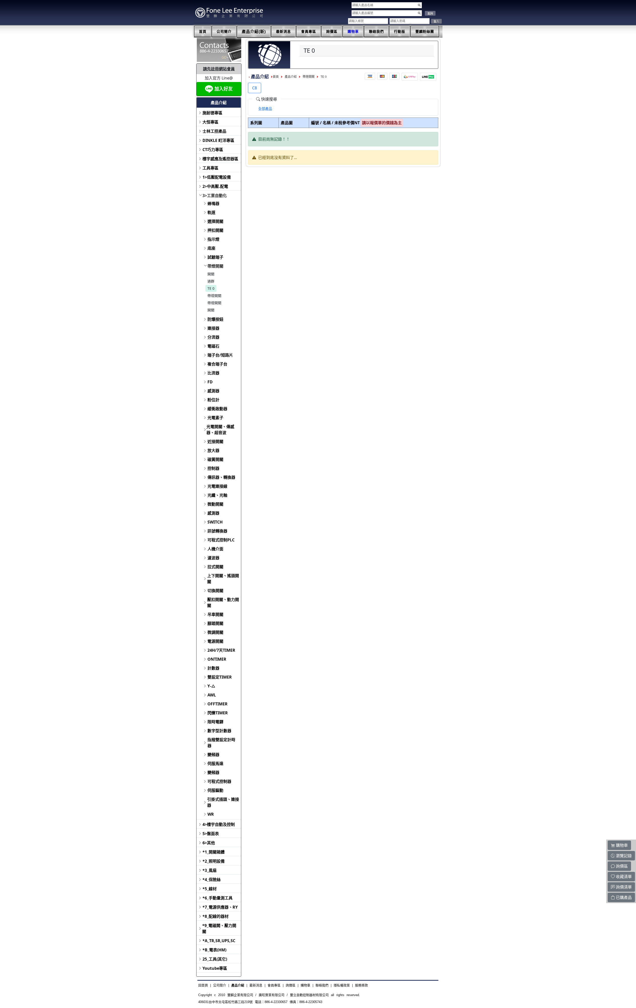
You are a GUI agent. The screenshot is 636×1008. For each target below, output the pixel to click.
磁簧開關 (215, 459)
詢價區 (331, 32)
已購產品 (623, 897)
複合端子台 (217, 364)
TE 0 (210, 288)
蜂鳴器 (213, 203)
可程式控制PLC (221, 540)
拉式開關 (215, 566)
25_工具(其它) (214, 959)
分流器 (213, 337)
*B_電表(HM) (214, 950)
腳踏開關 (215, 623)
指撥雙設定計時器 (221, 742)
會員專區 (308, 32)
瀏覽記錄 (623, 855)
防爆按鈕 (215, 319)
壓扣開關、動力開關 (223, 602)
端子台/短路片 (220, 355)
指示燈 (213, 239)
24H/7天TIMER (221, 650)
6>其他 (208, 843)
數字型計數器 (219, 730)
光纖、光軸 (217, 495)
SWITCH (215, 522)
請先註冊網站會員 (219, 69)
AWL (211, 695)
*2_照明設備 (213, 861)
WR (210, 814)
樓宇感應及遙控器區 (220, 158)
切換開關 (215, 590)
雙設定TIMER (219, 677)
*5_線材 (209, 888)
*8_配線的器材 (215, 916)
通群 (210, 281)
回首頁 (203, 985)
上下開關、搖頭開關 (223, 578)
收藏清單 (623, 876)
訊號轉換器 (217, 531)
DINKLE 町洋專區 (218, 140)
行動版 (399, 32)
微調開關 (215, 632)
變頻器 (213, 754)
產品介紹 (291, 77)
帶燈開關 (215, 266)
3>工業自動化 (214, 195)
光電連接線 (217, 486)
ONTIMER (216, 659)
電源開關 (215, 641)
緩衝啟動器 (217, 408)
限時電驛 (215, 722)
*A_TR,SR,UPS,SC (218, 940)
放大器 (213, 450)
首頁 (202, 32)
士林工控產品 (214, 131)
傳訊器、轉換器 (221, 477)
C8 (254, 88)
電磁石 (213, 346)
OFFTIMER (217, 704)
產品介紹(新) (254, 32)
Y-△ (211, 686)
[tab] (265, 109)
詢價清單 (623, 887)
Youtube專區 (214, 968)
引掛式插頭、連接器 (223, 802)
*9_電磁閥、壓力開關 (219, 928)
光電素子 (215, 417)
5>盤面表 (210, 833)
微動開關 (215, 504)
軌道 (211, 212)
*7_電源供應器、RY (220, 907)
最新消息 (283, 32)
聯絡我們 (376, 32)
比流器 (213, 373)
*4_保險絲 (211, 879)
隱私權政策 (342, 985)
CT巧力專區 (212, 149)
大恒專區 (210, 122)
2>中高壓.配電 (215, 186)
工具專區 (210, 168)
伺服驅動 (215, 790)
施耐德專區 (212, 113)
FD (210, 382)
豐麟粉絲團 (424, 32)
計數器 (213, 668)
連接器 (213, 328)
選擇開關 (215, 221)
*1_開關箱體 (213, 852)
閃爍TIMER (217, 713)
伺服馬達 (215, 763)
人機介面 (215, 549)
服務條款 (361, 985)
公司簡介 (224, 32)
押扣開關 (215, 230)
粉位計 (213, 400)
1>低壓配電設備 (216, 177)
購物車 (353, 32)
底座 (211, 248)
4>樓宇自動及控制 (218, 824)
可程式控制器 (219, 781)
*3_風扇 (209, 870)
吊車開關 (215, 614)
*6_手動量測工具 (217, 898)
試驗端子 (215, 257)
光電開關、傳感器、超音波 (220, 429)
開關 (210, 274)
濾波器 (213, 558)
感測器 (213, 391)
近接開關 (215, 441)
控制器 (213, 468)
